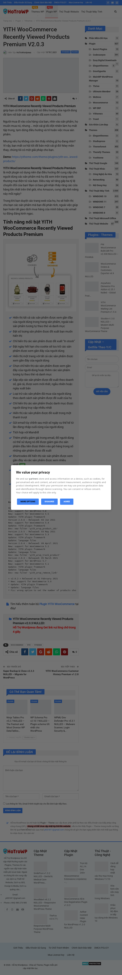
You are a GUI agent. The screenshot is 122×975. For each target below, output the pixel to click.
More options (27, 501)
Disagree (49, 501)
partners (33, 478)
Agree (67, 501)
